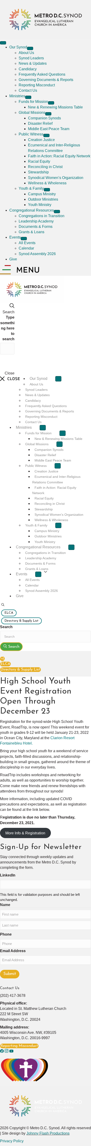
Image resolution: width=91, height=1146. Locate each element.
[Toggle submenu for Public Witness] (46, 135)
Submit (9, 974)
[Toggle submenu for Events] (24, 238)
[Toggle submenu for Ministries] (28, 97)
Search (6, 627)
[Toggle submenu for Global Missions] (48, 113)
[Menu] (3, 42)
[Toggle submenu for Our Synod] (30, 48)
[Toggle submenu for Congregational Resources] (57, 211)
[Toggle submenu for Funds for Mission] (51, 102)
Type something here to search (7, 328)
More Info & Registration (25, 833)
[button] (2, 605)
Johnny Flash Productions (48, 1133)
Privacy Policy (12, 1141)
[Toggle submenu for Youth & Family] (47, 189)
